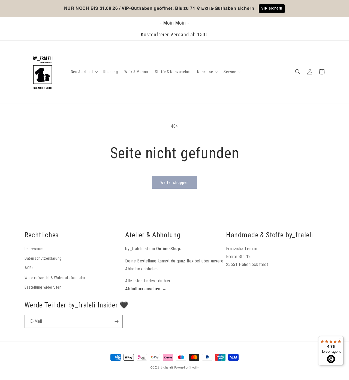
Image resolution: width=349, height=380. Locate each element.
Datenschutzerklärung (43, 258)
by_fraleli (167, 367)
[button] (84, 71)
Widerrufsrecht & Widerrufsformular (55, 278)
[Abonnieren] (116, 321)
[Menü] (340, 339)
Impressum (34, 249)
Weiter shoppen (174, 182)
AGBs (29, 268)
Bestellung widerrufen (43, 287)
